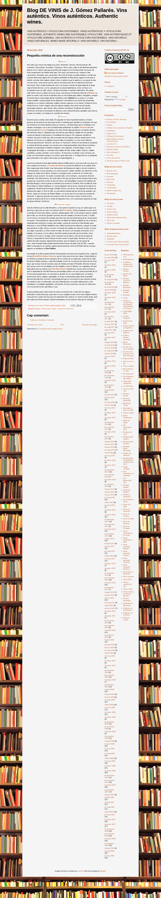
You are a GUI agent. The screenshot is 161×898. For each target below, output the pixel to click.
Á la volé (110, 155)
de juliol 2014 (109, 444)
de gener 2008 (110, 771)
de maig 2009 (110, 700)
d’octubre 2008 (110, 731)
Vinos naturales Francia (126, 553)
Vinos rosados (128, 576)
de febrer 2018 (110, 293)
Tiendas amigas (126, 486)
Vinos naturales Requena (126, 567)
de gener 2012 (110, 568)
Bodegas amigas (126, 291)
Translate (122, 100)
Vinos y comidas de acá (127, 584)
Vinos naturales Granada (126, 560)
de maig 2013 (110, 497)
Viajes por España (127, 491)
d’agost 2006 (109, 848)
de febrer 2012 (110, 563)
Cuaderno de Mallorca (128, 331)
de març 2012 (110, 559)
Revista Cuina (112, 236)
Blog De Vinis (112, 171)
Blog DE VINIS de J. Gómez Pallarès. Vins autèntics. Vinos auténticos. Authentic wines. (77, 16)
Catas (125, 298)
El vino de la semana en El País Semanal (128, 354)
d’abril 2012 (109, 556)
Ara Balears (111, 131)
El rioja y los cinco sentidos (128, 348)
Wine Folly (110, 179)
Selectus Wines (112, 149)
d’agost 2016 (109, 342)
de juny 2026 (109, 255)
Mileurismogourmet (114, 190)
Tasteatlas (110, 239)
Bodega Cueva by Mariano (126, 281)
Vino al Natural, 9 (113, 152)
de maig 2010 (110, 650)
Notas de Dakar (126, 421)
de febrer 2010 (110, 661)
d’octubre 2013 (110, 479)
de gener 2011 (110, 616)
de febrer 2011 (110, 611)
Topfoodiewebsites (113, 233)
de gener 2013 (110, 515)
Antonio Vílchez (126, 270)
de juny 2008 (109, 749)
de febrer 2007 (110, 819)
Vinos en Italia (128, 519)
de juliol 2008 (109, 744)
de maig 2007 (110, 807)
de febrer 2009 (110, 712)
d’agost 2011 (109, 592)
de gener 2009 (110, 717)
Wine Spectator (112, 174)
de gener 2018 (110, 297)
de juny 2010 (109, 647)
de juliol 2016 (109, 345)
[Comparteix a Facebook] (78, 305)
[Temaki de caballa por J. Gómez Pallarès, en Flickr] (62, 205)
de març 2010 (110, 656)
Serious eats (111, 209)
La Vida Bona (128, 386)
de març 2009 (110, 707)
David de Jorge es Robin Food (118, 161)
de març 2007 (110, 815)
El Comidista (111, 122)
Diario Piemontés (127, 343)
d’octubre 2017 (110, 312)
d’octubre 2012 (110, 529)
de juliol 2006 (109, 851)
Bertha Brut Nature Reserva (44, 256)
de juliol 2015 (109, 395)
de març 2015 (110, 408)
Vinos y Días (127, 589)
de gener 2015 (110, 417)
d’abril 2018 (109, 290)
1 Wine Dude (111, 188)
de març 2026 (110, 260)
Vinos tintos (127, 579)
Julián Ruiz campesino (127, 382)
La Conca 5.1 (112, 144)
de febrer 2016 (110, 361)
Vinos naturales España (126, 547)
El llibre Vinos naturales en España (120, 128)
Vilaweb (109, 125)
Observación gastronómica (117, 217)
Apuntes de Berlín (127, 275)
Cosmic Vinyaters (126, 317)
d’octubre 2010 (110, 630)
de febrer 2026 (110, 265)
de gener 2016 (110, 366)
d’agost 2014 (109, 441)
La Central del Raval (55, 166)
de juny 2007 (109, 802)
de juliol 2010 (109, 645)
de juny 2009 (109, 697)
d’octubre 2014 (110, 432)
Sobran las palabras (127, 454)
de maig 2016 (110, 351)
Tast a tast (110, 220)
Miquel (42, 130)
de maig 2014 (110, 450)
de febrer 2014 (110, 460)
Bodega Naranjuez (127, 286)
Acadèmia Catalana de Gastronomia (128, 264)
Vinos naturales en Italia (127, 540)
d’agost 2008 (109, 741)
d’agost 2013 (109, 489)
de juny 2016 (109, 348)
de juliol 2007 (109, 797)
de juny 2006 (109, 856)
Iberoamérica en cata (128, 370)
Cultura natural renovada (126, 337)
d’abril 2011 (109, 605)
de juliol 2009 (109, 694)
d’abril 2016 (109, 353)
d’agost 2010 (109, 640)
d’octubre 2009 (110, 680)
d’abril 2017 (109, 330)
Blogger (103, 871)
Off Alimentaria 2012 (127, 427)
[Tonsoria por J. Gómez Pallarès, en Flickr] (62, 117)
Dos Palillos (67, 210)
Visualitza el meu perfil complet (116, 76)
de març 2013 (110, 505)
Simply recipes (112, 212)
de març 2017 (110, 333)
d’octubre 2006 (110, 839)
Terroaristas (111, 193)
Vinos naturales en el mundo (127, 533)
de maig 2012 (110, 551)
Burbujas (38, 309)
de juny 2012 (109, 546)
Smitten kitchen (112, 215)
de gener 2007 (110, 824)
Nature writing (128, 413)
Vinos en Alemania (126, 510)
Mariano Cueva (126, 395)
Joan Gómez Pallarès (115, 73)
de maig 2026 (110, 257)
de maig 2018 (110, 287)
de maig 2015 (110, 402)
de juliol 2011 (109, 595)
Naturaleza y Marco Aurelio (128, 409)
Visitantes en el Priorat (128, 614)
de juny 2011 (109, 598)
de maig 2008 (110, 753)
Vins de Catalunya (127, 599)
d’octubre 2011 (110, 583)
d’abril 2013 (109, 502)
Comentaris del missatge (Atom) (51, 329)
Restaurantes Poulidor (128, 443)
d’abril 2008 (109, 758)
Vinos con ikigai (126, 505)
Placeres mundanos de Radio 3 (118, 147)
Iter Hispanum (128, 374)
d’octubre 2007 (110, 785)
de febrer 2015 (110, 413)
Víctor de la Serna (113, 158)
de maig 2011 (110, 603)
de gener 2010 (110, 665)
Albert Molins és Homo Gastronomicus (115, 140)
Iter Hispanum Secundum (128, 377)
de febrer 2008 (110, 766)
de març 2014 (110, 456)
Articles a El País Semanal (116, 119)
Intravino (110, 182)
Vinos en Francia (126, 515)
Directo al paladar (113, 223)
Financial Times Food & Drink (118, 244)
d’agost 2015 (109, 390)
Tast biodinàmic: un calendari (128, 473)
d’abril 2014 (109, 453)
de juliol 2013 (109, 492)
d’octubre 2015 (110, 380)
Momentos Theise (127, 404)
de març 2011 (110, 608)
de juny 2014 (109, 447)
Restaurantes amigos (49, 309)
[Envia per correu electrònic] (71, 305)
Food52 (109, 206)
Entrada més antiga (89, 325)
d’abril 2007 (109, 812)
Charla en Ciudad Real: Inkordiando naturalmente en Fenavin (128, 304)
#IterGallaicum (128, 259)
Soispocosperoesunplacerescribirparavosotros (128, 461)
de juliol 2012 (109, 543)
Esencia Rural (128, 358)
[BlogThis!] (73, 305)
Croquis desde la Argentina (128, 327)
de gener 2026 (110, 270)
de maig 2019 (110, 279)
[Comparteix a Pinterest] (80, 305)
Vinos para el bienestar (128, 573)
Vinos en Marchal (126, 522)
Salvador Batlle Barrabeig (126, 448)
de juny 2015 (109, 397)
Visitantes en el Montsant (128, 609)
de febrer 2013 (110, 510)
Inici (62, 325)
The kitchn (110, 203)
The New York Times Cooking (118, 242)
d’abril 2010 (109, 653)
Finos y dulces (128, 366)
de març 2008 (110, 761)
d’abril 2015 (109, 405)
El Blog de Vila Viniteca (115, 136)
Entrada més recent (35, 325)
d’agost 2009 (109, 689)
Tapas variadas (126, 468)
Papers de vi (111, 133)
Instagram (110, 86)
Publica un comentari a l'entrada (42, 320)
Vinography (111, 185)
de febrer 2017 (110, 337)
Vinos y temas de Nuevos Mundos (128, 594)
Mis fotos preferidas (127, 399)
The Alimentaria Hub (127, 480)
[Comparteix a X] (76, 305)
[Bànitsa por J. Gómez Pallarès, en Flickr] (62, 62)
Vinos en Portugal (126, 527)
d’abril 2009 (109, 705)
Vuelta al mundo (126, 619)
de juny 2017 (109, 324)
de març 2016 (110, 356)
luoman (80, 871)
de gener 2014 (110, 465)
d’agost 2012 (109, 539)
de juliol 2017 (109, 321)
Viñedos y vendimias (127, 496)
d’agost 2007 (109, 795)
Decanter (110, 176)
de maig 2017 (110, 327)
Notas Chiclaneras (127, 417)
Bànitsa (91, 93)
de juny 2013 (109, 495)
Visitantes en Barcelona (65, 309)
